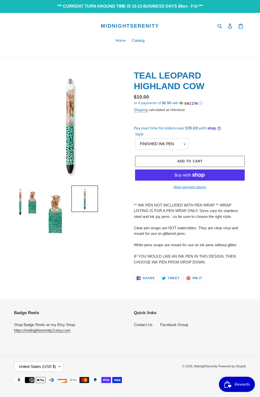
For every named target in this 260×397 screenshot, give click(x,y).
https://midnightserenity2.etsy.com (42, 330)
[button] (168, 103)
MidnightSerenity (130, 26)
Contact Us (143, 325)
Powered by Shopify (232, 366)
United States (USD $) (37, 366)
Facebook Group (174, 325)
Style (139, 134)
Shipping (141, 110)
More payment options (190, 187)
